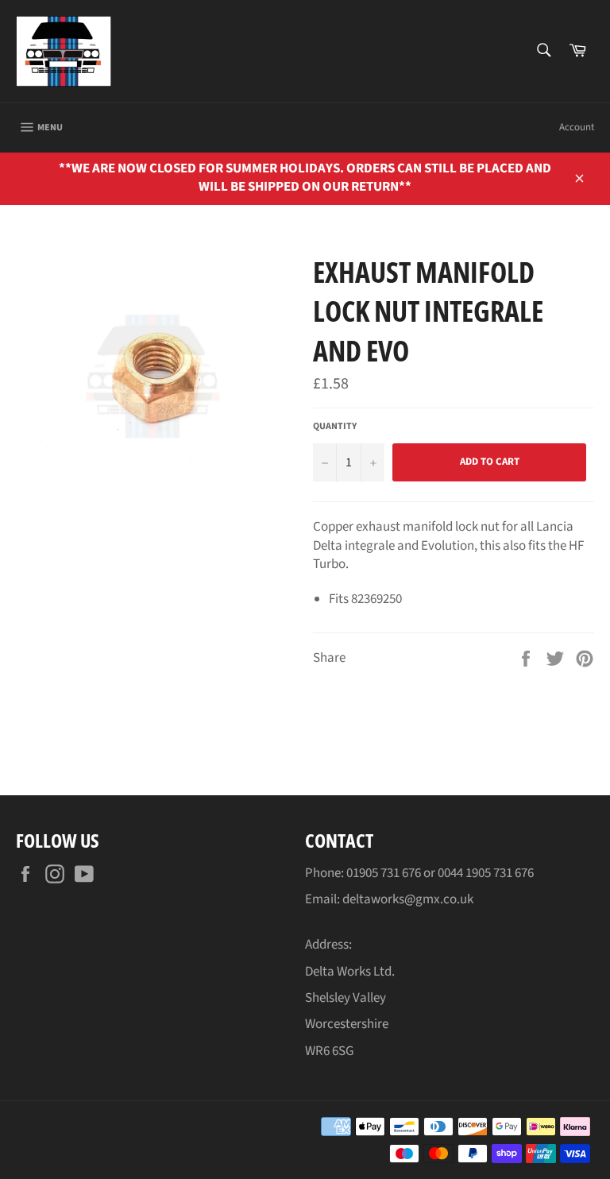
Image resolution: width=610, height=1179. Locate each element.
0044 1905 (465, 873)
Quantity (335, 426)
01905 (363, 873)
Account (576, 127)
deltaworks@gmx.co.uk (407, 899)
